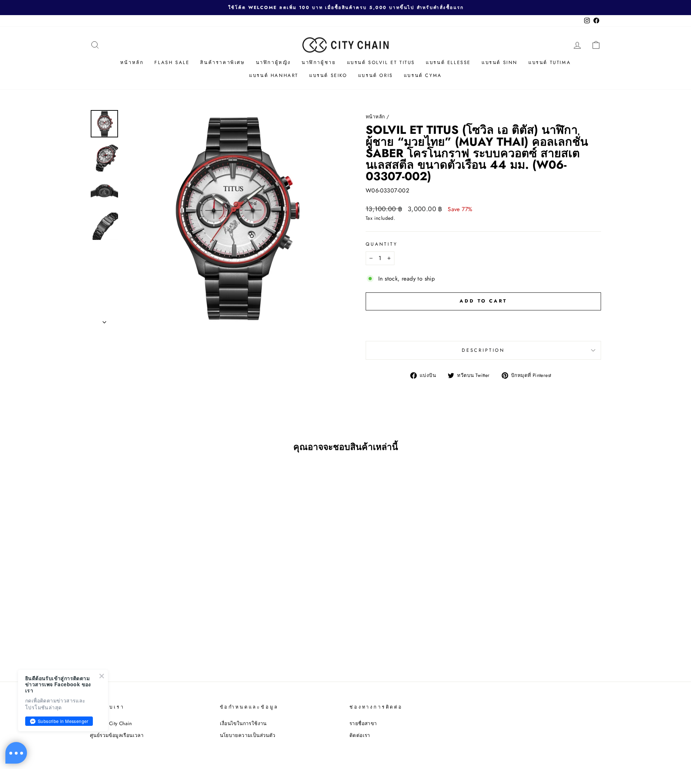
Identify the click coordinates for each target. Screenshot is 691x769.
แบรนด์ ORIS (375, 75)
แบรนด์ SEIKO (328, 75)
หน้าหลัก (132, 62)
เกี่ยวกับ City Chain (111, 723)
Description (483, 350)
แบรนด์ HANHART (273, 75)
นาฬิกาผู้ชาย (319, 62)
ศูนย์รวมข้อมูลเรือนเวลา (117, 735)
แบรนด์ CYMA (423, 75)
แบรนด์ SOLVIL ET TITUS (381, 62)
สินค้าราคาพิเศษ (222, 62)
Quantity (382, 244)
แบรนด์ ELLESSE (448, 62)
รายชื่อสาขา (363, 723)
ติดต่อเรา (359, 735)
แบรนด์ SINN (500, 62)
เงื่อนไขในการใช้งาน (243, 723)
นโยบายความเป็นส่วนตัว (248, 735)
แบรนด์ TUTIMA (549, 62)
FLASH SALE (171, 62)
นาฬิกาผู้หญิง (273, 62)
